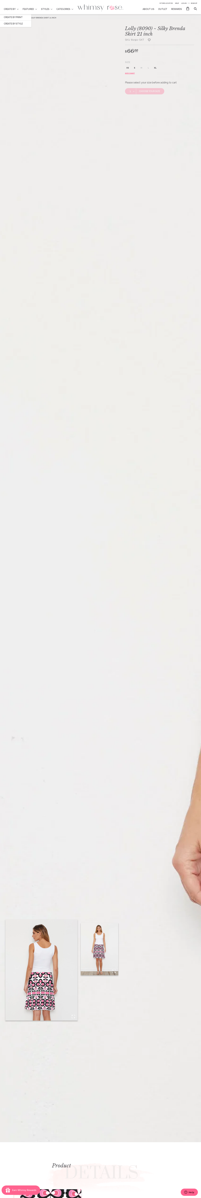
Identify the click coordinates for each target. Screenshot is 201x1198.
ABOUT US (148, 9)
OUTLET (162, 9)
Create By (10, 9)
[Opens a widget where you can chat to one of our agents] (189, 1192)
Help (177, 3)
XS (127, 68)
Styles (45, 9)
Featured (28, 9)
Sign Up (194, 3)
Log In (184, 3)
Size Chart (130, 73)
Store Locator (166, 3)
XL (155, 68)
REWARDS (176, 9)
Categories (63, 9)
